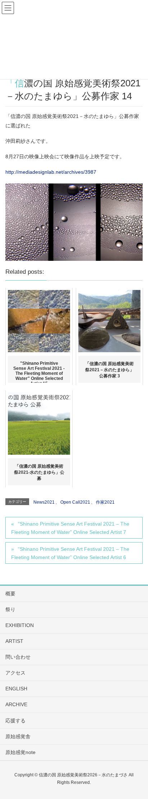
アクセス (15, 673)
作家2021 (105, 502)
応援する (15, 720)
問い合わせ (18, 657)
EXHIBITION (19, 625)
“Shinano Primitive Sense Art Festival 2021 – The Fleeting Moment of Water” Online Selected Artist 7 (70, 528)
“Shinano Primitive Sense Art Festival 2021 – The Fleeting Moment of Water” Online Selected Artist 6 (70, 553)
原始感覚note (20, 752)
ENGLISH (16, 688)
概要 (10, 593)
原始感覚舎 (18, 736)
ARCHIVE (16, 704)
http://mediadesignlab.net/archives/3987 (50, 172)
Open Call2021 (75, 502)
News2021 (44, 502)
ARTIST (14, 641)
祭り (10, 609)
